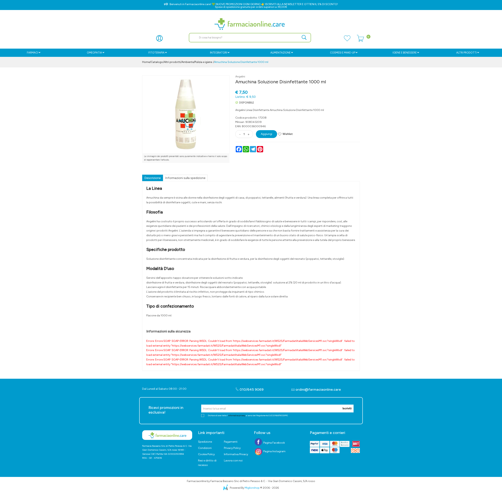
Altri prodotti (466, 52)
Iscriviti (347, 408)
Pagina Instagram (274, 451)
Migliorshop (252, 487)
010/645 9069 (251, 389)
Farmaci (32, 52)
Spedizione (205, 441)
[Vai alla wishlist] (347, 41)
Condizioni (205, 448)
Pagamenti (230, 441)
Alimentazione (280, 52)
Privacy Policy (232, 448)
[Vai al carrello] (360, 41)
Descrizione (152, 178)
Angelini (240, 76)
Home (146, 62)
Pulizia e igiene (203, 62)
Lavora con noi (233, 460)
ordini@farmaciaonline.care (318, 389)
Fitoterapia (156, 52)
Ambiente (188, 62)
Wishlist (288, 134)
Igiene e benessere (405, 52)
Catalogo (157, 62)
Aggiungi (266, 134)
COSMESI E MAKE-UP (342, 52)
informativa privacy (236, 415)
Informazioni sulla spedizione (185, 178)
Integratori (218, 52)
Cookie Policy (206, 454)
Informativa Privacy (236, 454)
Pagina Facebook (274, 442)
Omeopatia (94, 52)
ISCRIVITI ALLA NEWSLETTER (283, 4)
